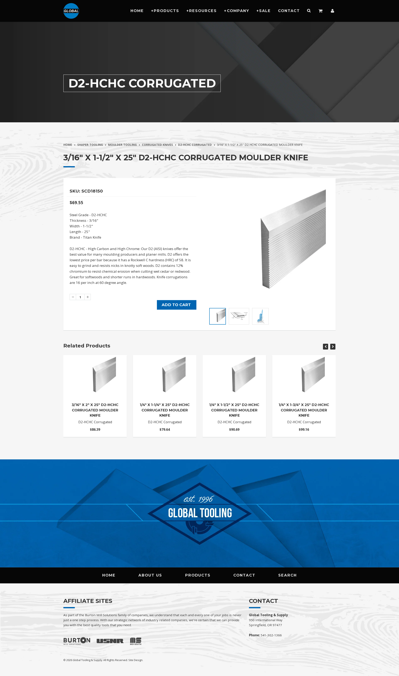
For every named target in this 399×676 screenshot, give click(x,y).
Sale (265, 11)
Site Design (135, 660)
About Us (150, 575)
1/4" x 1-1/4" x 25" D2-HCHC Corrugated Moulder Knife (165, 410)
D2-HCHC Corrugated (195, 145)
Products (166, 11)
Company (238, 11)
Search (287, 575)
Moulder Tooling (122, 145)
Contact (289, 11)
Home (137, 11)
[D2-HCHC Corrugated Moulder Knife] (267, 245)
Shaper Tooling (90, 145)
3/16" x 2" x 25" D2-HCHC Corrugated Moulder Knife (95, 410)
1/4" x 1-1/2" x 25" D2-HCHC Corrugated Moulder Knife (234, 410)
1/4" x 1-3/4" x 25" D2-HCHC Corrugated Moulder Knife (304, 410)
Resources (203, 11)
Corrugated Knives (157, 145)
